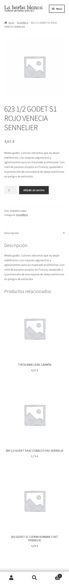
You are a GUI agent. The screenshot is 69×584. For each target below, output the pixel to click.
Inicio (11, 22)
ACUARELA (22, 22)
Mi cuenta (11, 578)
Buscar (34, 578)
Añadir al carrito (34, 190)
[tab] (34, 233)
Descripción (11, 233)
